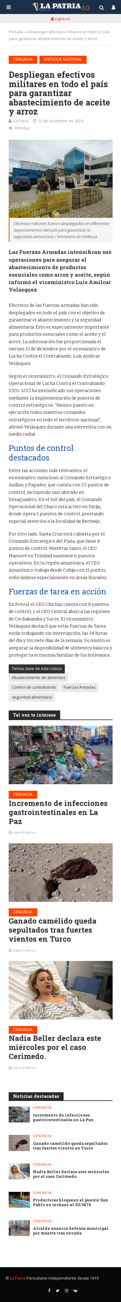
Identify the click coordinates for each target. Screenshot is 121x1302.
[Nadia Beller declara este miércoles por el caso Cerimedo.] (61, 990)
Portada (16, 32)
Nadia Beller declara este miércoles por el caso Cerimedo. (55, 1047)
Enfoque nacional (63, 59)
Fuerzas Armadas (79, 687)
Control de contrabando (34, 687)
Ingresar (62, 18)
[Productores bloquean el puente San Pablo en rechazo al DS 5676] (19, 1200)
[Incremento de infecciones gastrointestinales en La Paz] (61, 755)
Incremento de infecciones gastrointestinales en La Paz (58, 812)
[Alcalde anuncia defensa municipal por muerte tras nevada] (19, 1228)
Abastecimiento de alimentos (38, 677)
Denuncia (23, 59)
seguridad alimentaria (32, 697)
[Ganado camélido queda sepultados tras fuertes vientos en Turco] (61, 872)
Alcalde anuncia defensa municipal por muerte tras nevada (71, 1230)
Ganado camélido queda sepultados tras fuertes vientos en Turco (52, 929)
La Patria (21, 121)
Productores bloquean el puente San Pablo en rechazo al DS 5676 (70, 1202)
